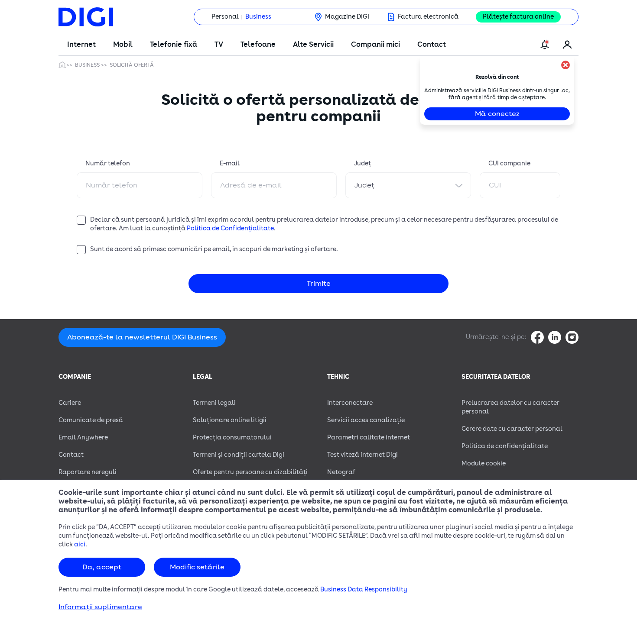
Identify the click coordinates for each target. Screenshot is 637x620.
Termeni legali (214, 403)
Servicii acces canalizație (366, 420)
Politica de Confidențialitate (230, 228)
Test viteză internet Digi (362, 455)
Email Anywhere (83, 437)
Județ (362, 163)
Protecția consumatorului (232, 437)
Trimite (319, 283)
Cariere (69, 403)
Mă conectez (497, 114)
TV (218, 44)
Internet (81, 44)
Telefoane (258, 44)
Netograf (341, 472)
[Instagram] (572, 337)
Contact (431, 44)
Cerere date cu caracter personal (512, 429)
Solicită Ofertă (132, 64)
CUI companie (509, 163)
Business (258, 17)
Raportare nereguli (87, 472)
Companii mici (375, 44)
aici (79, 544)
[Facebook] (537, 337)
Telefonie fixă (173, 44)
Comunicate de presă (90, 420)
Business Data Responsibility (363, 589)
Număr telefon (107, 163)
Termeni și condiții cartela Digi (238, 455)
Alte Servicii (313, 44)
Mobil (123, 44)
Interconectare (350, 403)
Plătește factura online (518, 17)
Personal (225, 17)
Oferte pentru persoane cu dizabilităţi (250, 472)
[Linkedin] (554, 337)
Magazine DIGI (347, 17)
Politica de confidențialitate (505, 446)
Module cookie (484, 463)
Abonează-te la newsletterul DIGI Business (142, 337)
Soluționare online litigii (229, 420)
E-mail (230, 163)
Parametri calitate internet (368, 437)
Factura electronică (428, 17)
